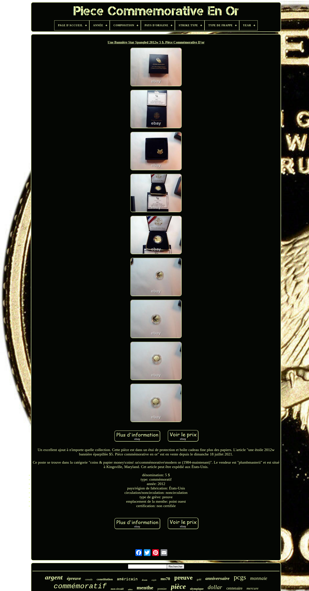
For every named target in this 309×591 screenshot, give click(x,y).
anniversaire (217, 578)
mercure (253, 588)
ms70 (165, 578)
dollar (215, 587)
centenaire (234, 588)
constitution (105, 579)
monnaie (258, 578)
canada (88, 579)
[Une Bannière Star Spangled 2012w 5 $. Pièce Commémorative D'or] (156, 67)
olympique (196, 588)
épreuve (74, 578)
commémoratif (80, 586)
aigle (154, 580)
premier (162, 588)
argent (54, 577)
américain (127, 579)
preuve (183, 577)
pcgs (240, 577)
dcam (144, 580)
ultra (130, 589)
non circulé (117, 588)
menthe (145, 587)
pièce (178, 586)
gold (199, 579)
